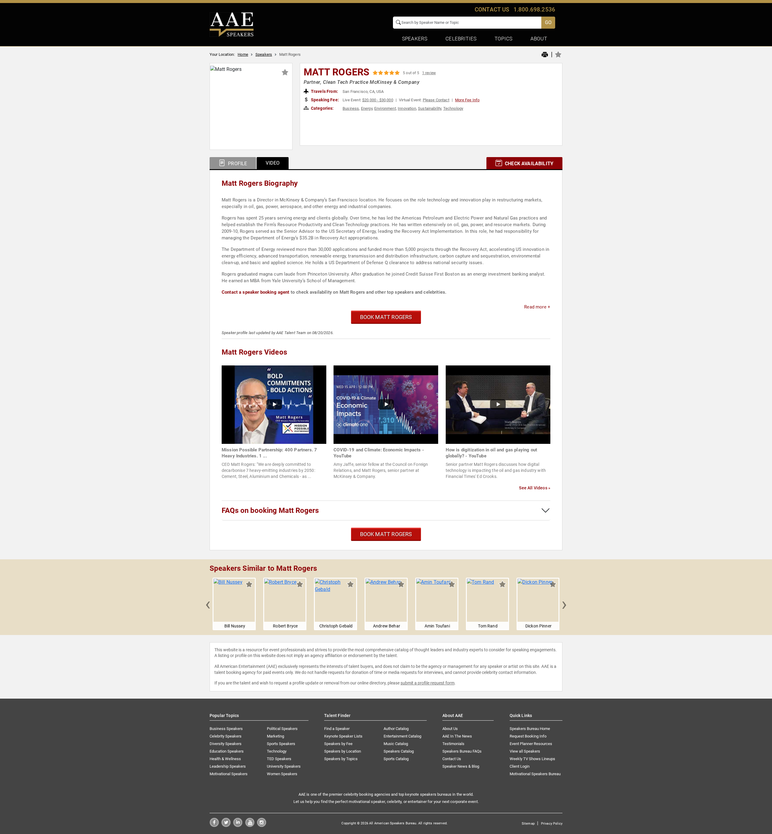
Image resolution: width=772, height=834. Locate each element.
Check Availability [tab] (528, 163)
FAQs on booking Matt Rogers (270, 510)
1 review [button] (429, 73)
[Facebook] (214, 825)
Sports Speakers (281, 743)
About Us (450, 728)
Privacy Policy (551, 824)
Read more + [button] (537, 307)
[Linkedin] (237, 825)
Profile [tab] (237, 163)
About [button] (538, 39)
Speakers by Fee (338, 743)
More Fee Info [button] (467, 100)
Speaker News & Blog (460, 766)
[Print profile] (545, 54)
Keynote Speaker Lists (343, 736)
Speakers (263, 54)
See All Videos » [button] (534, 487)
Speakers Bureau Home (530, 728)
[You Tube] (250, 825)
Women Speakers (282, 774)
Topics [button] (503, 39)
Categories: (322, 108)
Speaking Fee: (324, 99)
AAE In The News (457, 736)
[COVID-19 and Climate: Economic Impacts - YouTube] (386, 404)
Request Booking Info (528, 736)
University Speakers (284, 766)
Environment (385, 108)
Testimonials (453, 743)
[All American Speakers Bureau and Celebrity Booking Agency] (232, 24)
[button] (207, 604)
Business (351, 108)
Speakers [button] (414, 39)
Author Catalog (396, 728)
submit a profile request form (427, 683)
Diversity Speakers (226, 743)
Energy (366, 108)
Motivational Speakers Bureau (535, 774)
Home (243, 54)
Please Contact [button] (436, 100)
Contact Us (451, 759)
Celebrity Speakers (226, 736)
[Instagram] (261, 825)
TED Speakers (279, 759)
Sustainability (429, 108)
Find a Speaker (337, 728)
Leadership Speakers (228, 766)
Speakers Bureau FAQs (462, 751)
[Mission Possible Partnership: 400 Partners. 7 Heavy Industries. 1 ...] (274, 404)
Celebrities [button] (460, 39)
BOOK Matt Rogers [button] (386, 317)
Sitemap (528, 824)
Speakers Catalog (399, 751)
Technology (453, 108)
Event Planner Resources (531, 743)
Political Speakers (282, 728)
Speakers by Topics (341, 759)
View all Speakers (525, 751)
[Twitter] (226, 825)
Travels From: (324, 91)
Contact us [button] (492, 9)
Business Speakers (226, 728)
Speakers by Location (342, 751)
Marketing (275, 736)
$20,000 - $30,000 (377, 100)
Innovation (407, 108)
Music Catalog (396, 743)
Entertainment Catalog (402, 736)
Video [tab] (273, 163)
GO (548, 22)
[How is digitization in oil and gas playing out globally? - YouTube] (498, 404)
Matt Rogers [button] (337, 72)
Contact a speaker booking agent (256, 292)
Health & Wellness (225, 759)
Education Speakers (227, 751)
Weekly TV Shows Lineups (532, 759)
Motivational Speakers (229, 774)
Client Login (520, 766)
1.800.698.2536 (534, 9)
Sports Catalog (396, 759)
